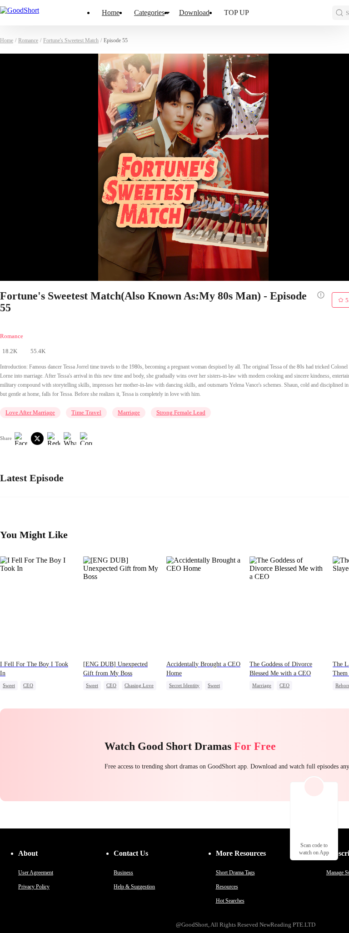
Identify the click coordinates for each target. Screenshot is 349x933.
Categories (149, 12)
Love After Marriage (30, 412)
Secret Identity (184, 685)
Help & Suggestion (134, 886)
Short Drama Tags (235, 872)
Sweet (9, 685)
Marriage (129, 412)
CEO (28, 685)
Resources (227, 886)
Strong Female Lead (180, 412)
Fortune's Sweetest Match (71, 40)
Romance (28, 40)
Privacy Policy (34, 886)
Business (123, 872)
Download (194, 12)
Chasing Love (139, 685)
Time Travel (86, 412)
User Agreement (35, 872)
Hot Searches (230, 901)
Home (111, 12)
